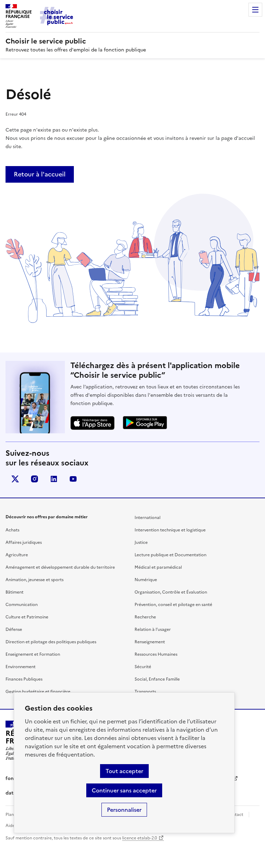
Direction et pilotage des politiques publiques (51, 642)
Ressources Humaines (156, 654)
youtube (73, 479)
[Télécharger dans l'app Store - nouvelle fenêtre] (92, 423)
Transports (145, 692)
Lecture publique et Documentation (170, 555)
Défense (14, 629)
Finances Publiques (24, 679)
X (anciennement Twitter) (15, 479)
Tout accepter (124, 771)
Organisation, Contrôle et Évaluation (171, 592)
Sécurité (143, 667)
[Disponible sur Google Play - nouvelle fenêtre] (145, 422)
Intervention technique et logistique (170, 530)
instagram (34, 479)
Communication (22, 604)
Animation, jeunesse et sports (34, 580)
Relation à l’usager (153, 629)
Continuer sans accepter (124, 790)
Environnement (21, 667)
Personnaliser (124, 810)
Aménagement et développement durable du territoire (60, 567)
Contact (235, 814)
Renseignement (150, 642)
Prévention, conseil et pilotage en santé (173, 604)
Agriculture (17, 555)
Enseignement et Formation (33, 654)
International (147, 517)
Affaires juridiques (24, 542)
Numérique (146, 580)
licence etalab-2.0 (139, 838)
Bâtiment (14, 592)
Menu (255, 10)
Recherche (145, 617)
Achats (12, 530)
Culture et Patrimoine (27, 617)
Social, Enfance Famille (157, 679)
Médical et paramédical (158, 567)
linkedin (54, 479)
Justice (141, 542)
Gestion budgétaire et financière (38, 692)
